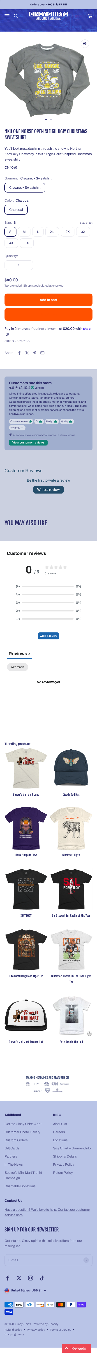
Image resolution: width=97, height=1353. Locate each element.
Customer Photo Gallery (22, 1132)
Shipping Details (65, 1156)
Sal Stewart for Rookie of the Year (71, 915)
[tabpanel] (48, 697)
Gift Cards (12, 1148)
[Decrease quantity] (10, 265)
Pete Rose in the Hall (71, 1041)
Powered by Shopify (45, 1324)
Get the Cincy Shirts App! (23, 1124)
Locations (60, 1140)
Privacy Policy (63, 1164)
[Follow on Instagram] (31, 1278)
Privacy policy (36, 1329)
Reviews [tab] (19, 653)
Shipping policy (14, 1334)
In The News (14, 1164)
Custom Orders (16, 1140)
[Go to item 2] (51, 119)
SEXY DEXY (26, 915)
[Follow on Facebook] (8, 1278)
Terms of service (60, 1329)
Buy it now (48, 314)
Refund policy (13, 1329)
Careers (59, 1132)
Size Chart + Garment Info (72, 1148)
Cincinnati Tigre (71, 854)
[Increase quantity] (27, 265)
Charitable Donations (20, 1186)
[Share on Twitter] (27, 353)
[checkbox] (17, 667)
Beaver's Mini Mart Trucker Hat (26, 1041)
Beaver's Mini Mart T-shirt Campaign (23, 1175)
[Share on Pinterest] (35, 353)
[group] (48, 1085)
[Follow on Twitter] (19, 1278)
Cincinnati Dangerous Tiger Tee (26, 976)
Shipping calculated (35, 285)
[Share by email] (42, 353)
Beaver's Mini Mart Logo (26, 794)
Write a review (48, 490)
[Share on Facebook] (19, 353)
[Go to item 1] (46, 119)
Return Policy (63, 1172)
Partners (11, 1156)
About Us (60, 1124)
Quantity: (11, 256)
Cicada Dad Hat (71, 794)
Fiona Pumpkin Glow (26, 854)
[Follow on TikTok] (42, 1278)
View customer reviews (28, 442)
